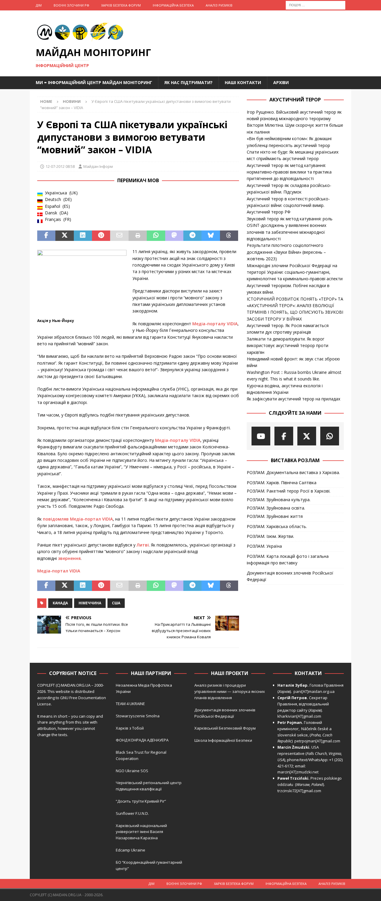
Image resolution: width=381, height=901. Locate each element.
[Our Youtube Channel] (261, 436)
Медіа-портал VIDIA (58, 571)
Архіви (281, 82)
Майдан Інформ (98, 166)
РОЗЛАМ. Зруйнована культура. (278, 499)
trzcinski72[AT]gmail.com (300, 790)
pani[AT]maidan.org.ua (314, 691)
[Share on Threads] (229, 235)
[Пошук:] (315, 4)
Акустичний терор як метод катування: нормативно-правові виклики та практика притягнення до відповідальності (289, 172)
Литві (143, 545)
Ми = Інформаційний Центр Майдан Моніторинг (94, 82)
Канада (60, 603)
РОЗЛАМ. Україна (264, 546)
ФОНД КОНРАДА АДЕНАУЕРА (142, 740)
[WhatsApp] (329, 436)
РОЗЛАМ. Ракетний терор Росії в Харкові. (288, 491)
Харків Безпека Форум (121, 5)
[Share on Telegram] (192, 235)
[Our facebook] (283, 436)
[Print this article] (138, 235)
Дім (39, 5)
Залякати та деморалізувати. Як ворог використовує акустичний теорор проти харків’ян (287, 345)
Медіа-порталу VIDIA (215, 323)
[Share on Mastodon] (174, 235)
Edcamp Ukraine (130, 850)
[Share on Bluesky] (211, 235)
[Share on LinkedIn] (83, 235)
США (116, 603)
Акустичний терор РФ (269, 212)
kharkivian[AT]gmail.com (299, 716)
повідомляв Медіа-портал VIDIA (78, 519)
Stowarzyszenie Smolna (138, 716)
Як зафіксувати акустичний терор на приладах (293, 399)
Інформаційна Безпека (173, 5)
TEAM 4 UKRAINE (130, 703)
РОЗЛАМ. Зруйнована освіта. (276, 508)
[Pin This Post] (101, 235)
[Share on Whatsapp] (156, 235)
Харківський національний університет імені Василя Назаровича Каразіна (141, 832)
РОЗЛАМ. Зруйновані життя (275, 516)
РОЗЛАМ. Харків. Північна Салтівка (281, 482)
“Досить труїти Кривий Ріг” (141, 801)
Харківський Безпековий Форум (225, 728)
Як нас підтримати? (188, 82)
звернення (69, 558)
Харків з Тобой (130, 728)
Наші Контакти (243, 82)
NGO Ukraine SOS (132, 770)
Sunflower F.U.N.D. (132, 813)
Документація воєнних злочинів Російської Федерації (290, 576)
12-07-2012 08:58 (60, 166)
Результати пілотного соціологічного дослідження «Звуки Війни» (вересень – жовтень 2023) (286, 251)
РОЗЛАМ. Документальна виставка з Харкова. (293, 472)
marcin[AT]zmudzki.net (297, 772)
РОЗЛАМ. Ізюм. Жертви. (270, 536)
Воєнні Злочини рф (71, 5)
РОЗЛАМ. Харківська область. (277, 526)
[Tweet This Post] (64, 235)
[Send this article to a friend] (119, 235)
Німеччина (90, 603)
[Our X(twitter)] (306, 436)
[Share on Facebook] (46, 235)
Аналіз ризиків (219, 5)
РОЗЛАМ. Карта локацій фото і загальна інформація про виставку (288, 559)
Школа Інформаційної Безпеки (223, 740)
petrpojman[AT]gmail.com (317, 741)
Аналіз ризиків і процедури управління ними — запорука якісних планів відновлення (229, 691)
